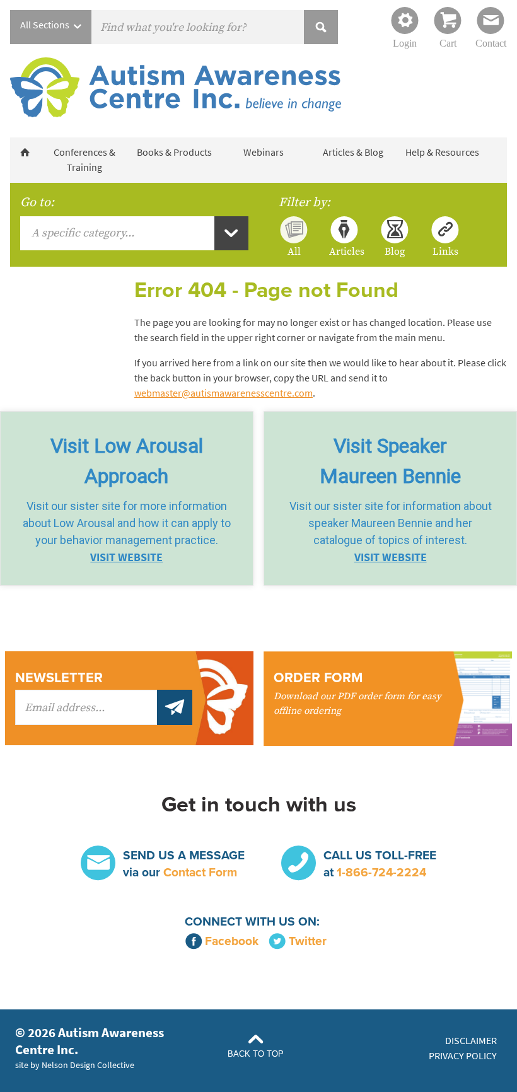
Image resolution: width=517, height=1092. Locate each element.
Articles (344, 251)
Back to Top (256, 1054)
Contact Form (200, 872)
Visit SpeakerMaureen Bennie (390, 461)
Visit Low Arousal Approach (126, 461)
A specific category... (83, 233)
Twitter (308, 941)
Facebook (231, 941)
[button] (127, 498)
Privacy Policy (463, 1055)
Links (445, 251)
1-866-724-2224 (381, 872)
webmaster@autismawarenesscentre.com (223, 393)
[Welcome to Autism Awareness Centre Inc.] (25, 152)
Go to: (37, 202)
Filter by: (304, 202)
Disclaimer (471, 1040)
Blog (395, 251)
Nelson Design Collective (88, 1065)
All (294, 251)
